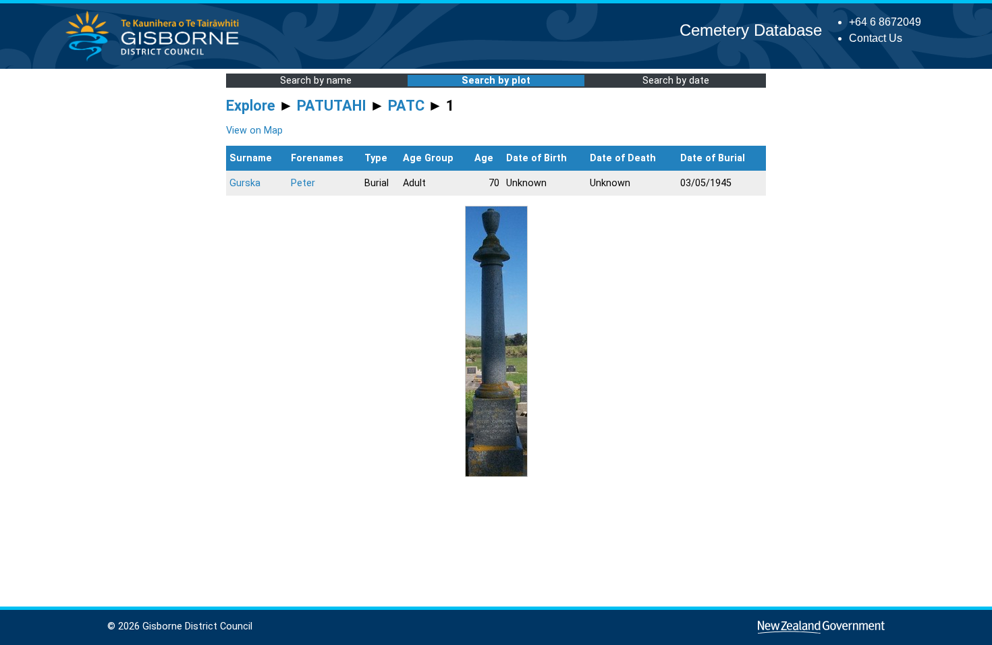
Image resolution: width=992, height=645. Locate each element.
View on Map (254, 130)
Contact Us (875, 38)
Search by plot (496, 80)
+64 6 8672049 (885, 22)
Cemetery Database (751, 30)
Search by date (675, 80)
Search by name (316, 80)
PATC (406, 105)
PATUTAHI (331, 105)
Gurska (244, 183)
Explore (250, 105)
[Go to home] (156, 60)
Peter (303, 183)
